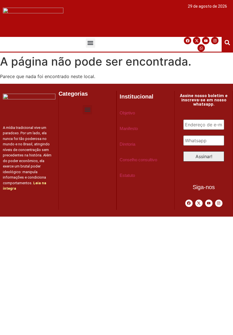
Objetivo (127, 112)
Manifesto (129, 128)
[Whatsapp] (201, 48)
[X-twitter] (196, 40)
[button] (90, 43)
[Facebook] (187, 40)
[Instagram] (215, 40)
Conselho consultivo (138, 159)
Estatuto (127, 175)
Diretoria (127, 144)
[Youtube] (205, 40)
